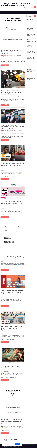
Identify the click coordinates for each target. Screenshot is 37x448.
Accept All (17, 444)
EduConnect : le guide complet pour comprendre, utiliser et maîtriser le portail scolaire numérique (11, 203)
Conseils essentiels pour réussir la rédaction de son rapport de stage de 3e (13, 257)
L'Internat (29, 73)
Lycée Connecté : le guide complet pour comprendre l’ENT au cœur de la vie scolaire (13, 165)
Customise (5, 444)
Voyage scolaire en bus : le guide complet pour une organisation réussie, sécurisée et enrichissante (12, 126)
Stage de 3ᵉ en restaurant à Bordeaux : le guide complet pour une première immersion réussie (12, 92)
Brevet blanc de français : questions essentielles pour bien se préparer (11, 420)
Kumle (14, 446)
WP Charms (18, 446)
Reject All (11, 444)
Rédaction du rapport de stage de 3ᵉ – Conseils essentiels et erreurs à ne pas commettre (12, 51)
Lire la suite (4, 65)
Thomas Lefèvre (10, 55)
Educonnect (29, 69)
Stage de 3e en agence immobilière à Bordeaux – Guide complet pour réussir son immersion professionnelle (12, 292)
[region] (12, 441)
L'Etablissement (30, 71)
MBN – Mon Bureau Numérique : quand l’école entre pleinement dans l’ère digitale (12, 328)
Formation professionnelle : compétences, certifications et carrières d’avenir (15, 4)
